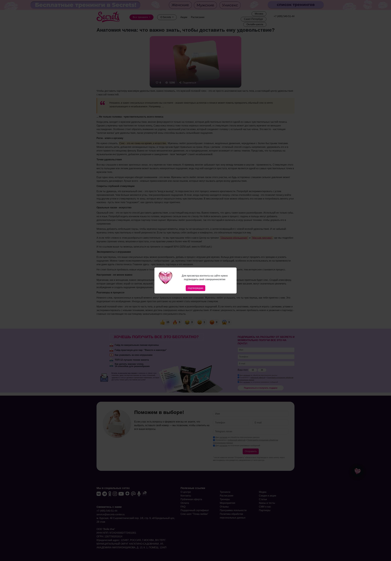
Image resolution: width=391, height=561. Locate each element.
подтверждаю (195, 288)
